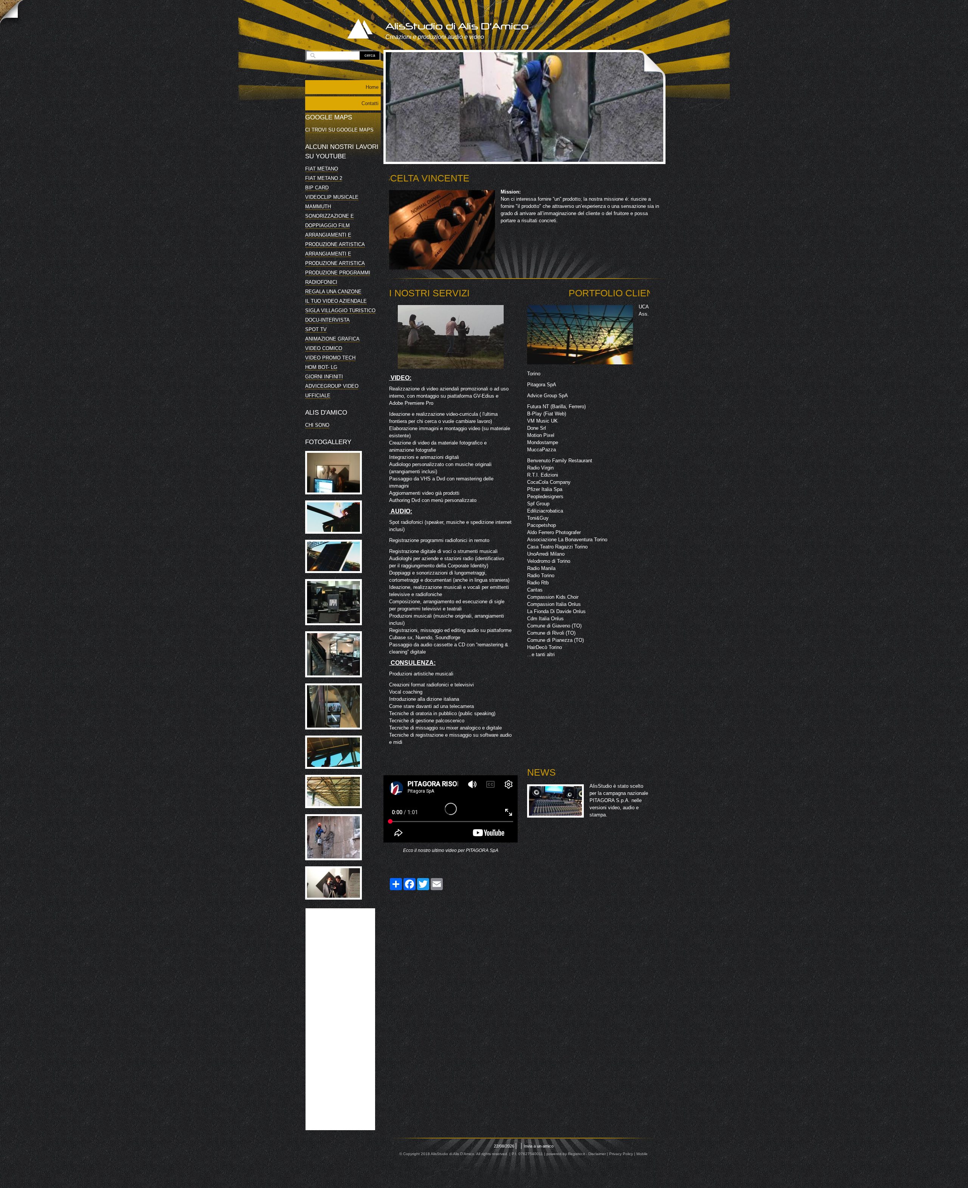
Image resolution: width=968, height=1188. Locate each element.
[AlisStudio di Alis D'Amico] (351, 29)
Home (372, 87)
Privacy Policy (621, 1154)
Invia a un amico (539, 1146)
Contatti (370, 103)
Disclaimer (597, 1154)
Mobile (642, 1154)
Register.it (576, 1154)
